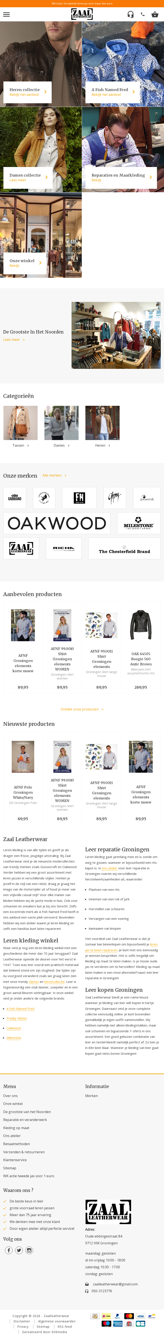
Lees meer (11, 339)
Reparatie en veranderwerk (25, 1120)
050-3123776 (102, 1291)
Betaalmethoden (16, 1144)
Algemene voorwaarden (57, 1321)
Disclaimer (21, 1321)
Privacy (23, 1327)
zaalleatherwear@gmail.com (115, 1284)
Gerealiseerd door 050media (44, 1332)
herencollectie (54, 981)
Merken (91, 1096)
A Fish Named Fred (20, 1008)
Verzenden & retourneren (24, 1152)
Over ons (10, 1096)
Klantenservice (15, 1160)
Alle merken (52, 475)
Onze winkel (13, 1104)
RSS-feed (65, 1327)
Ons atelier (12, 1136)
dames (34, 981)
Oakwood (14, 1028)
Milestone (14, 1037)
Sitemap (9, 1168)
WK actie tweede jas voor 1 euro (28, 1176)
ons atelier (109, 868)
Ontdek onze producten (80, 709)
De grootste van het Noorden (27, 1112)
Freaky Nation (17, 1018)
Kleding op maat (16, 1128)
